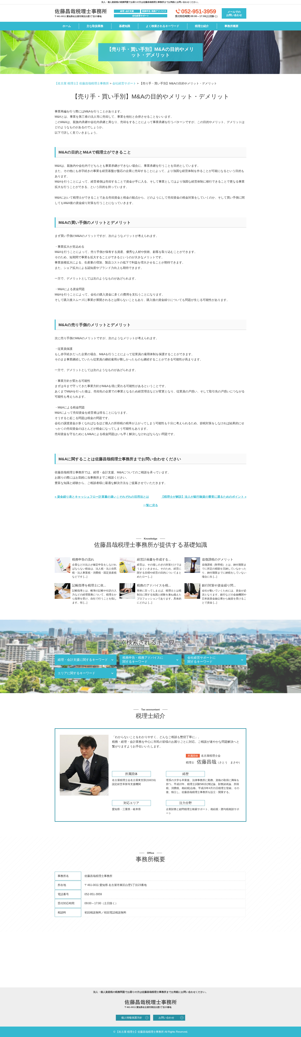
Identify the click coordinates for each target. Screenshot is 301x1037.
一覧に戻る (150, 505)
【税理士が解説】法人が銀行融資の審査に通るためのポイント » (203, 496)
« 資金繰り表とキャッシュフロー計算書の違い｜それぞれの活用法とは (102, 496)
